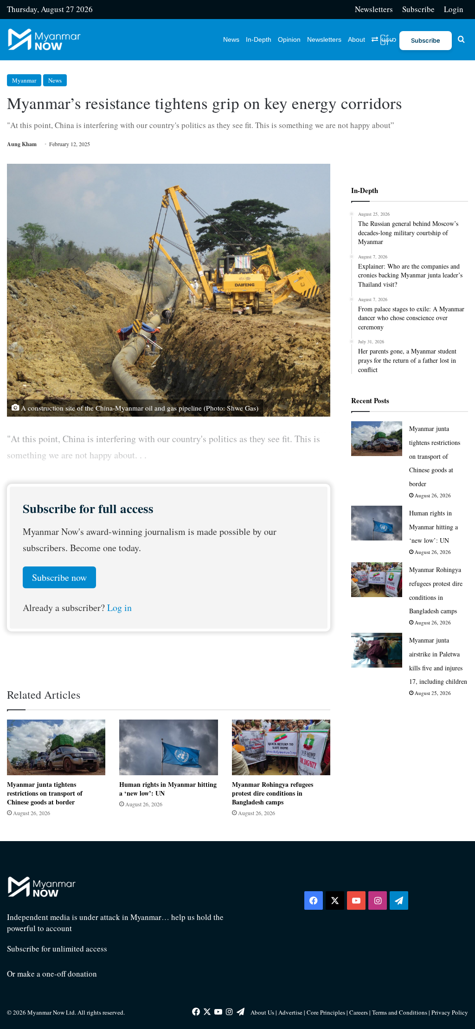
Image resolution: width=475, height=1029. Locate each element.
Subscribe (418, 9)
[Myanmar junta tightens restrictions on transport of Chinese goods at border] (56, 747)
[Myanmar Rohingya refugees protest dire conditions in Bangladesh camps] (281, 747)
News (231, 39)
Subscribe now (59, 577)
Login (453, 9)
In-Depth (258, 39)
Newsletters (374, 9)
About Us (262, 1012)
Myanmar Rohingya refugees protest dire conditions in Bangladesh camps (272, 793)
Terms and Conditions (400, 1012)
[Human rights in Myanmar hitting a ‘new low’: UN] (168, 747)
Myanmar (24, 80)
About (356, 39)
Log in (119, 607)
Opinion (289, 39)
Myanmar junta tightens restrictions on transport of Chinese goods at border (45, 793)
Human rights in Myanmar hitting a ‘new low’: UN (168, 788)
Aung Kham (22, 144)
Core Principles (327, 1012)
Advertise (290, 1012)
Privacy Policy (449, 1012)
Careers (359, 1012)
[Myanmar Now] (44, 39)
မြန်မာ (387, 39)
